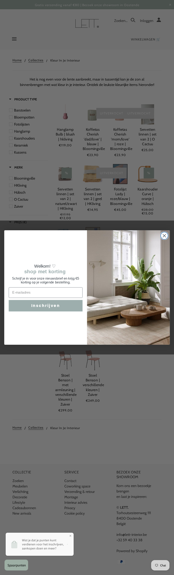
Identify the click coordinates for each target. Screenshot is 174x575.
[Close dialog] (164, 236)
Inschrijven (45, 305)
